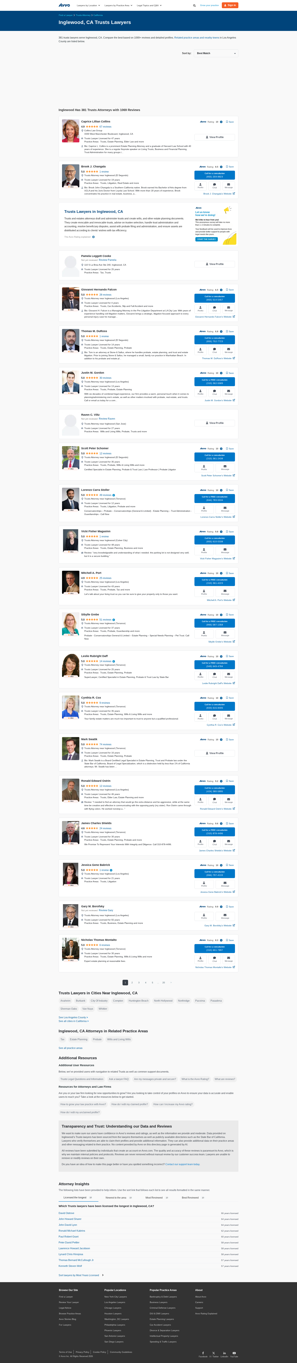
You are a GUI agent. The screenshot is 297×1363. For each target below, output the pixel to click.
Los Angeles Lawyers (114, 1302)
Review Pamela (107, 260)
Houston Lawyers (112, 1313)
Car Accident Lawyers (160, 1325)
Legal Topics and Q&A (148, 5)
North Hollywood (163, 1000)
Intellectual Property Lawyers (164, 1336)
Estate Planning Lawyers (162, 1319)
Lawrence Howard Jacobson (74, 1248)
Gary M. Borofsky (92, 906)
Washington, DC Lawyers (116, 1319)
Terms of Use (65, 1352)
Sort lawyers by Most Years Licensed (79, 1275)
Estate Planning (78, 1039)
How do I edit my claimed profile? (130, 1104)
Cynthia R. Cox (91, 697)
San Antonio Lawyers (114, 1336)
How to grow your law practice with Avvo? (83, 1104)
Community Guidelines (121, 1352)
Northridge (184, 1000)
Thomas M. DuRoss (94, 331)
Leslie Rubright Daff (94, 656)
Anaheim (65, 1000)
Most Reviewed (157, 1197)
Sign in (232, 5)
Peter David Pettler (69, 1242)
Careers (199, 1302)
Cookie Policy (99, 1352)
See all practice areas (70, 1048)
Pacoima (200, 1000)
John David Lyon (68, 1225)
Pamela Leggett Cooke (96, 256)
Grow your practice (209, 5)
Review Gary (106, 910)
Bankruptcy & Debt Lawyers (163, 1296)
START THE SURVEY (206, 239)
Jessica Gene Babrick (95, 864)
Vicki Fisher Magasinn (95, 531)
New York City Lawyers (115, 1296)
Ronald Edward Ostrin (95, 780)
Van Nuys (87, 1008)
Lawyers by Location (87, 5)
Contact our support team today (182, 1164)
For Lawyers (65, 1325)
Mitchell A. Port (91, 572)
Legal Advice (65, 1308)
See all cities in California (73, 1021)
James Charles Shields (96, 823)
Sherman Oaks (68, 1008)
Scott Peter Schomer (95, 448)
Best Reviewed (193, 1197)
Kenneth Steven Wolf (70, 1266)
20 (163, 982)
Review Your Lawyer (69, 1302)
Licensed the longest (78, 1197)
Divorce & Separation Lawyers (164, 1330)
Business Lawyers (158, 1302)
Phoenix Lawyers (112, 1330)
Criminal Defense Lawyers (162, 1308)
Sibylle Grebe (90, 614)
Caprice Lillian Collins (95, 121)
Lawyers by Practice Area (117, 5)
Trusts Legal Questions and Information (81, 1079)
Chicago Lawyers (112, 1308)
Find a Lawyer (66, 1296)
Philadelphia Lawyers (114, 1325)
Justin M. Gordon (92, 372)
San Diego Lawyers (113, 1341)
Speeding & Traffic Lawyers (163, 1341)
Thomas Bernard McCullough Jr (76, 1260)
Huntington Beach (138, 1000)
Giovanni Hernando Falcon (99, 289)
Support (199, 1308)
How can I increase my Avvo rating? (173, 1104)
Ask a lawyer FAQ (119, 1079)
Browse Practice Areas (70, 1313)
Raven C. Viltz (90, 414)
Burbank (80, 1000)
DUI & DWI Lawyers (159, 1313)
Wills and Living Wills (119, 1039)
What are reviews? (225, 1079)
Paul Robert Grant (68, 1236)
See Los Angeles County (72, 1017)
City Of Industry (99, 1000)
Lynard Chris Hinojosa (71, 1254)
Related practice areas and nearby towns (197, 37)
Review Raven (107, 418)
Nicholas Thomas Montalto (99, 939)
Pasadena (216, 1000)
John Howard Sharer (70, 1219)
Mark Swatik (89, 739)
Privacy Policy (82, 1352)
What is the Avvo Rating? (195, 1079)
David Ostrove (66, 1213)
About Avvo (200, 1296)
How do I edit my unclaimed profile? (80, 1112)
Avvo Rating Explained (206, 1313)
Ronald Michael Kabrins (72, 1230)
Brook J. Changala (93, 166)
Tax (62, 1039)
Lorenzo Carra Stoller (95, 489)
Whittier (103, 1008)
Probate (97, 1039)
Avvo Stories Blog (67, 1319)
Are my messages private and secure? (155, 1079)
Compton (118, 1000)
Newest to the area (119, 1197)
